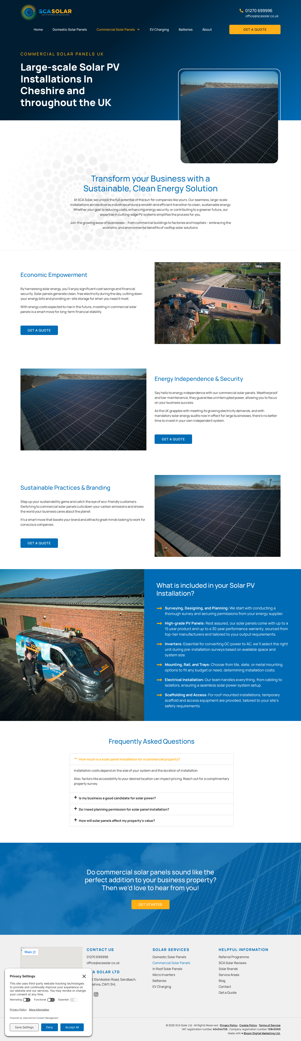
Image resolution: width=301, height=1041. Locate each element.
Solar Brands (228, 969)
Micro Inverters (164, 974)
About (207, 29)
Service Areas (229, 974)
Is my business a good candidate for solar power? (117, 798)
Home (38, 29)
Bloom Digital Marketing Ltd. (262, 1033)
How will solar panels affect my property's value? (117, 820)
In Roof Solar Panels (167, 969)
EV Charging (159, 29)
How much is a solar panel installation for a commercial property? (129, 759)
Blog (222, 980)
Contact (225, 986)
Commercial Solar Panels (116, 29)
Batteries (185, 29)
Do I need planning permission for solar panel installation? (124, 809)
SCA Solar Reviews (232, 963)
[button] (151, 759)
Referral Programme (234, 957)
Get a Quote (227, 992)
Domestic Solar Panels (70, 29)
